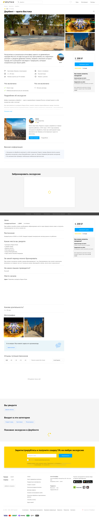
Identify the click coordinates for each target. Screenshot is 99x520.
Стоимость (28, 214)
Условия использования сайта (34, 492)
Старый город (9, 422)
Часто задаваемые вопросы (34, 479)
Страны (8, 480)
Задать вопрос (34, 137)
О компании (25, 510)
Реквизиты (66, 510)
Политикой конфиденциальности (58, 464)
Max (57, 487)
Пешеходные (30, 422)
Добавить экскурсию (9, 486)
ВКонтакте (52, 487)
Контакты (73, 510)
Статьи (28, 476)
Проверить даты (84, 64)
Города (8, 477)
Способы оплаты (31, 499)
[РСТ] (87, 487)
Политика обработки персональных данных (36, 496)
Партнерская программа (36, 510)
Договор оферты (31, 490)
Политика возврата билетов (34, 487)
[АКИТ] (84, 487)
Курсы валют (30, 502)
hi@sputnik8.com (54, 489)
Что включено (37, 214)
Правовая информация (50, 510)
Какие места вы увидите (59, 214)
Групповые (19, 422)
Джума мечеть (9, 409)
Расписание (47, 214)
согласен (32, 460)
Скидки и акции (31, 484)
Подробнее (44, 137)
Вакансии (59, 510)
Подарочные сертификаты (34, 482)
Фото (69, 214)
